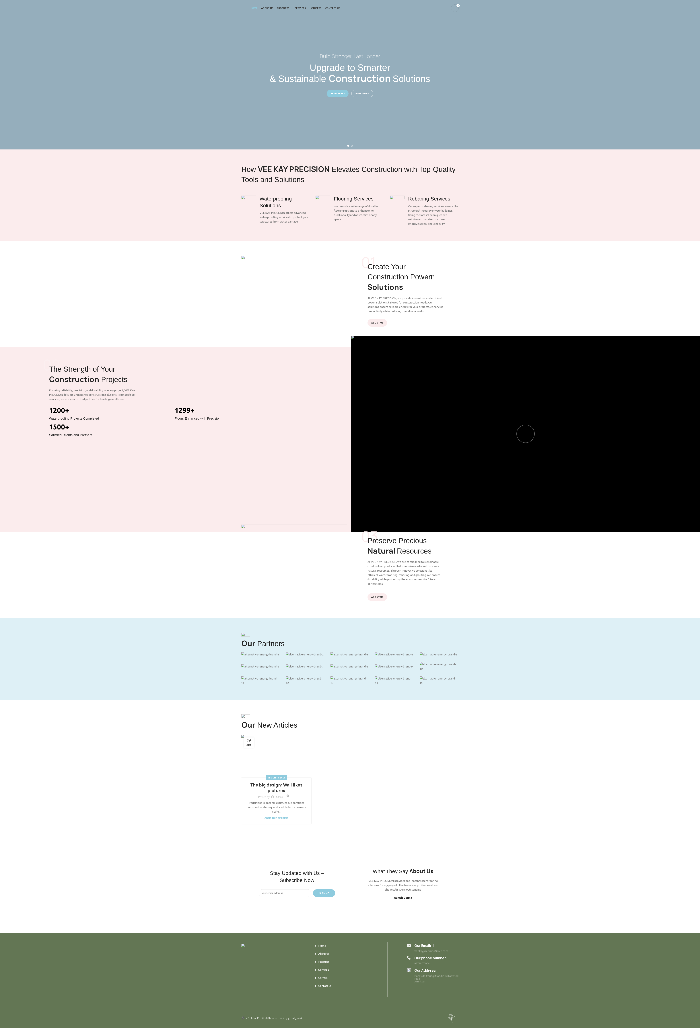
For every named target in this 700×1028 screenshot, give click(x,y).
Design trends (276, 777)
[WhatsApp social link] (256, 992)
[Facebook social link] (243, 992)
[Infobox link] (275, 210)
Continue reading (276, 818)
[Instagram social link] (252, 992)
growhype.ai (295, 1018)
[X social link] (248, 992)
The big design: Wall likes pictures (276, 787)
